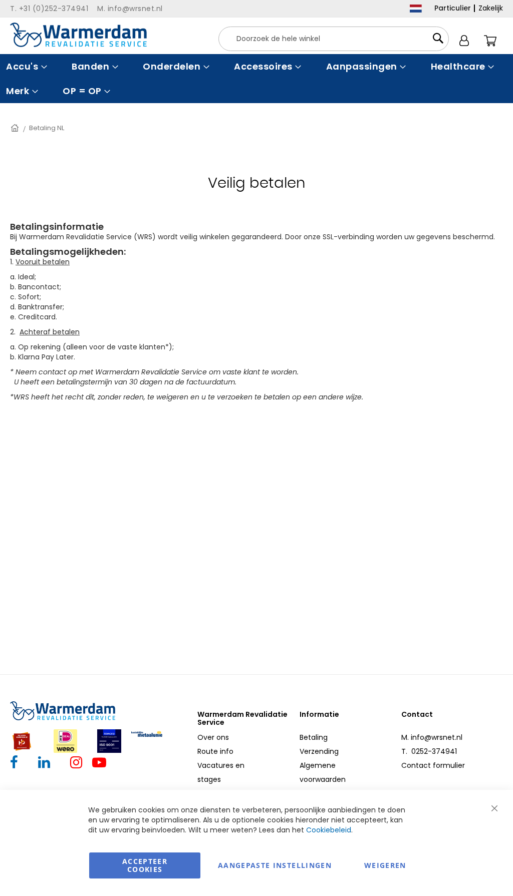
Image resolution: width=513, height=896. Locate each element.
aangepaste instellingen (275, 865)
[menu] (256, 78)
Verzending (319, 751)
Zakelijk (490, 8)
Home (15, 128)
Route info (215, 751)
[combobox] (333, 39)
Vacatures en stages (220, 772)
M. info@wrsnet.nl (431, 737)
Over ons (213, 737)
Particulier (452, 8)
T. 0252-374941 (429, 751)
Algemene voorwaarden (323, 772)
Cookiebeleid (328, 830)
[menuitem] (25, 66)
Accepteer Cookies (144, 865)
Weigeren (385, 865)
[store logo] (78, 35)
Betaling (314, 737)
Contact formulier (433, 765)
